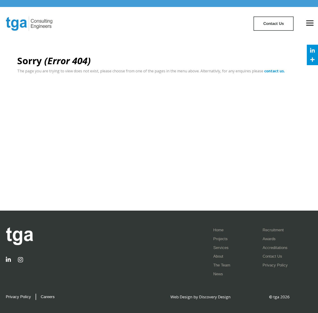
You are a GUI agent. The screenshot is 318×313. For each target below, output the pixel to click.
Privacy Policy (275, 265)
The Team (221, 265)
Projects (220, 238)
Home (218, 230)
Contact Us (273, 23)
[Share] (312, 59)
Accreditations (275, 247)
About (218, 256)
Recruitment (273, 230)
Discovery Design (215, 297)
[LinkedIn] (312, 50)
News (218, 274)
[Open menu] (310, 23)
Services (221, 247)
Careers (48, 296)
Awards (269, 238)
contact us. (274, 71)
